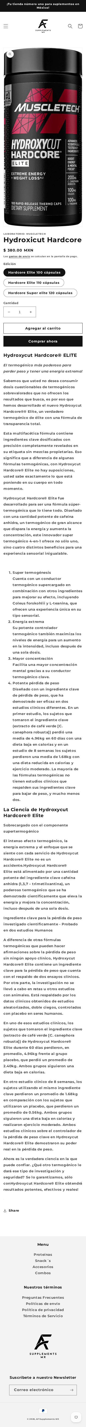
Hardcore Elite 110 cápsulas (33, 283)
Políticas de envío (43, 1303)
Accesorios (43, 1267)
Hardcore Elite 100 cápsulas (34, 272)
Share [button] (14, 1210)
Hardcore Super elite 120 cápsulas (40, 293)
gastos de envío (19, 256)
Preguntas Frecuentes (43, 1297)
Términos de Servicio (43, 1316)
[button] (6, 26)
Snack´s (43, 1260)
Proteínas (43, 1254)
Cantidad (10, 303)
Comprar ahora (43, 341)
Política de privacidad (43, 1310)
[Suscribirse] (72, 1390)
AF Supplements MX (47, 1419)
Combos (43, 1273)
